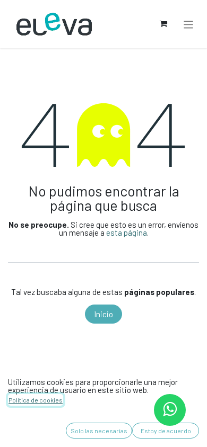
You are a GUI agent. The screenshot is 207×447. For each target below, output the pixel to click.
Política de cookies (35, 400)
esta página (126, 232)
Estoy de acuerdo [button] (166, 430)
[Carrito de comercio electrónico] (163, 24)
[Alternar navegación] (189, 24)
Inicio (103, 314)
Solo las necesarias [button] (99, 430)
